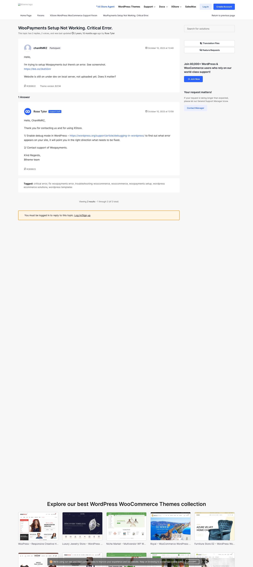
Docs (162, 6)
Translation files (211, 43)
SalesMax (190, 6)
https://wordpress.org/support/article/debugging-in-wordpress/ (107, 135)
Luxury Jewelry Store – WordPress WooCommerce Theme (82, 543)
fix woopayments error (61, 183)
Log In (206, 6)
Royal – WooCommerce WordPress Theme (170, 543)
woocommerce (119, 183)
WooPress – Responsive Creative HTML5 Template (38, 543)
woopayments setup (140, 183)
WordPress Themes (129, 6)
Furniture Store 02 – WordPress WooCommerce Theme (214, 543)
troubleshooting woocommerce (92, 183)
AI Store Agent (106, 6)
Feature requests (211, 50)
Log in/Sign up (82, 215)
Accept (192, 562)
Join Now (195, 79)
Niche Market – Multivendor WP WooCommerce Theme (126, 543)
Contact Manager (195, 108)
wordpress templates (60, 187)
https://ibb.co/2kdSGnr (37, 69)
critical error (40, 183)
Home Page (25, 15)
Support (148, 6)
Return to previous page (223, 15)
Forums (40, 15)
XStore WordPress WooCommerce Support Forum (73, 15)
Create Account (224, 6)
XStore (175, 6)
